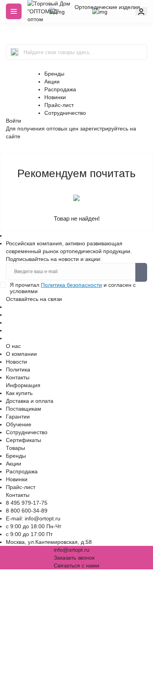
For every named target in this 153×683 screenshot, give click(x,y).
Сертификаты (23, 440)
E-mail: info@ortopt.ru (33, 518)
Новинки (55, 97)
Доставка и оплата (29, 401)
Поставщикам (23, 409)
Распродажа (60, 89)
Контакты (17, 377)
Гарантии (18, 416)
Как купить (19, 393)
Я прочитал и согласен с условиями (73, 288)
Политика (18, 369)
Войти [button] (13, 121)
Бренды (54, 74)
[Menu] (14, 11)
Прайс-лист (59, 105)
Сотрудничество (65, 113)
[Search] (14, 52)
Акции (52, 81)
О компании (21, 354)
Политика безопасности (71, 285)
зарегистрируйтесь (104, 128)
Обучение (18, 424)
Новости (16, 362)
